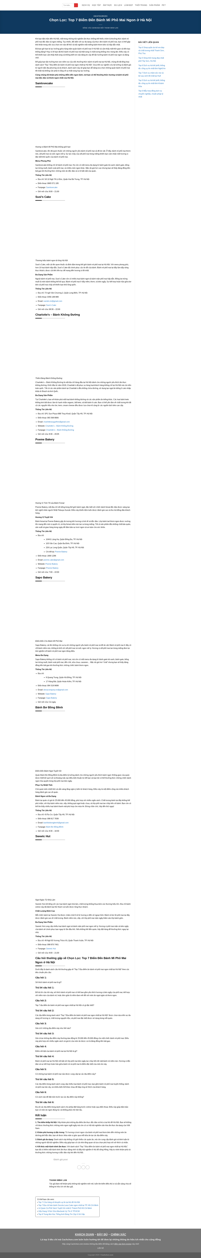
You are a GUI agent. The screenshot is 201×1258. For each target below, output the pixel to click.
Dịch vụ (86, 5)
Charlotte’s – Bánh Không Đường (59, 426)
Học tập (96, 5)
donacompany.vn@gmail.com (56, 690)
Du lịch (118, 5)
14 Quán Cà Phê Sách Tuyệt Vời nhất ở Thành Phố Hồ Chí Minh (65, 1208)
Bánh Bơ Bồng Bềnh (54, 827)
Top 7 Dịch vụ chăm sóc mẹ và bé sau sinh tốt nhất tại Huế (151, 74)
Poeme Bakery (61, 552)
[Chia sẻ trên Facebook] (79, 1167)
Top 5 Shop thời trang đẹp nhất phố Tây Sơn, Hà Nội (151, 59)
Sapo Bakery (50, 694)
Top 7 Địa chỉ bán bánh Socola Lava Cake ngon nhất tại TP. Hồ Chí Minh (68, 1205)
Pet (164, 5)
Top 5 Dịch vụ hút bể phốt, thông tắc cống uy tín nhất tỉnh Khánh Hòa (151, 83)
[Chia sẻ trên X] (83, 1167)
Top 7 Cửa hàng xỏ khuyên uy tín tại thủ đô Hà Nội (59, 1202)
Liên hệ (100, 1248)
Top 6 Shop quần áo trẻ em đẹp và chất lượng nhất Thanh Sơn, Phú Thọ (151, 50)
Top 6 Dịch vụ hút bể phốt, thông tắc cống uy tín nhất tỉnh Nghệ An (152, 66)
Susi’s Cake (51, 305)
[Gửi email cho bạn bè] (87, 1167)
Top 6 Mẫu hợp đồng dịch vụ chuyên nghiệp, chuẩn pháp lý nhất (150, 94)
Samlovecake (51, 187)
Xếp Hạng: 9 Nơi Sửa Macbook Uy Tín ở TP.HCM (59, 1211)
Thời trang (141, 5)
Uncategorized (100, 16)
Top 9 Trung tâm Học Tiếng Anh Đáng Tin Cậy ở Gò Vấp (61, 1214)
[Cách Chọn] (47, 5)
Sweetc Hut (51, 949)
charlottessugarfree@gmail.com (57, 422)
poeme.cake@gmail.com (54, 560)
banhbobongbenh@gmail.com (56, 823)
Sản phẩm (154, 5)
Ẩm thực (107, 5)
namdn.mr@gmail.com (53, 301)
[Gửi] (76, 5)
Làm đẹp (128, 5)
